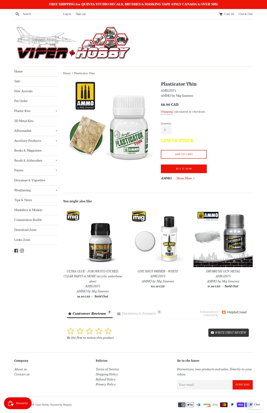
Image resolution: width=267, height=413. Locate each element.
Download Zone (25, 230)
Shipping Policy (107, 374)
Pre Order (21, 101)
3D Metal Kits (23, 121)
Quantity (166, 124)
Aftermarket (35, 131)
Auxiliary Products (35, 141)
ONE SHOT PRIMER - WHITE (158, 271)
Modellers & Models (28, 210)
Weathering (35, 190)
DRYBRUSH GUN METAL (223, 271)
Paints (35, 170)
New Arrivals (23, 91)
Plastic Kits (35, 111)
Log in (67, 14)
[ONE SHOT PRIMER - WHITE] (157, 237)
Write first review (230, 332)
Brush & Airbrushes (35, 160)
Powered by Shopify (61, 405)
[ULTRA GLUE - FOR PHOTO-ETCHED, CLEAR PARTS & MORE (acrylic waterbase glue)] (92, 237)
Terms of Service (107, 369)
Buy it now (184, 169)
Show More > (185, 178)
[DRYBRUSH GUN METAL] (223, 237)
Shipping (167, 111)
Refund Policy (106, 379)
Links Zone (22, 240)
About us (20, 369)
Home (18, 71)
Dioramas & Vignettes (29, 180)
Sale (17, 81)
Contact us (22, 374)
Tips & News (23, 200)
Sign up (81, 14)
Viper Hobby (42, 405)
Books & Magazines (27, 150)
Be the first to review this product (90, 338)
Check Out (246, 14)
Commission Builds (28, 220)
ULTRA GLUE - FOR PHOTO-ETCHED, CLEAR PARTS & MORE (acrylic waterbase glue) (93, 276)
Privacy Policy (106, 384)
